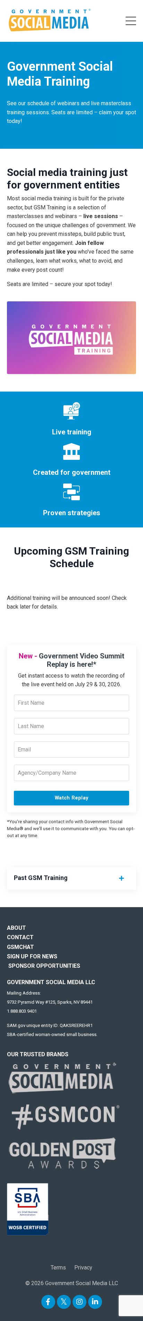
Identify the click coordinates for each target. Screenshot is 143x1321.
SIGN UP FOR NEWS (32, 956)
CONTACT (20, 937)
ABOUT (16, 928)
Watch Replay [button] (71, 798)
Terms (58, 1267)
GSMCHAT (20, 947)
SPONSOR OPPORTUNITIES (44, 966)
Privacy (83, 1267)
